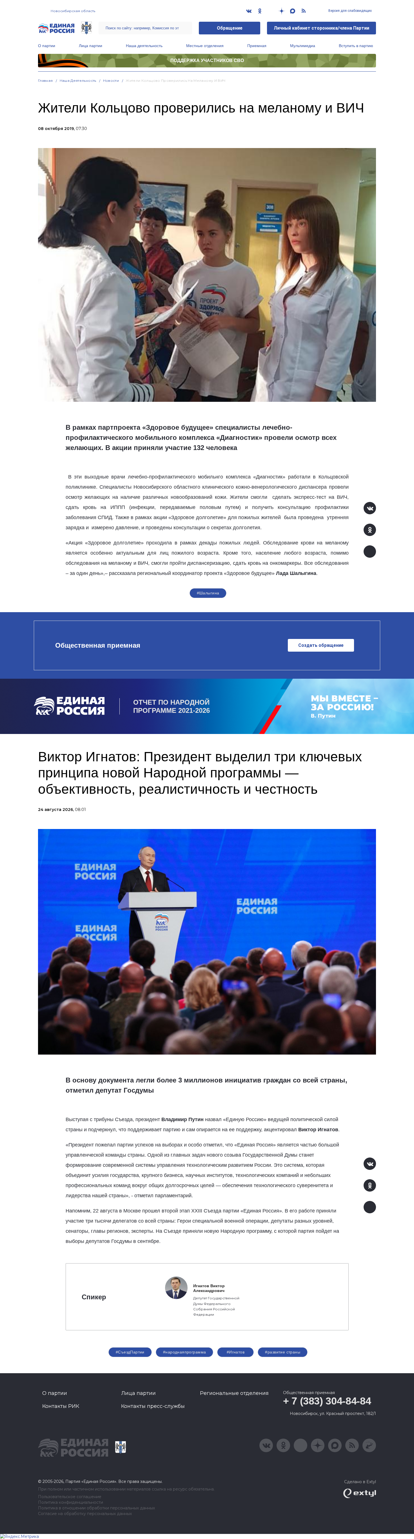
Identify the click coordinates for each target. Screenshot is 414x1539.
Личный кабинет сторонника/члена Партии (321, 28)
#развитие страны (282, 1352)
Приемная (256, 45)
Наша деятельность (144, 45)
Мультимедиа (302, 45)
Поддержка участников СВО (207, 60)
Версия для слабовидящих (350, 11)
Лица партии (90, 45)
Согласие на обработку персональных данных (85, 1513)
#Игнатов (235, 1352)
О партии (46, 45)
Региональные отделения (234, 1393)
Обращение (229, 28)
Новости (111, 80)
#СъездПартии (130, 1352)
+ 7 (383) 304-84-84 (327, 1401)
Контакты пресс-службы (153, 1406)
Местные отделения (205, 45)
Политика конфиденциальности (70, 1502)
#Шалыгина (208, 593)
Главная (45, 80)
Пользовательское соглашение (69, 1496)
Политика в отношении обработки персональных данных (96, 1508)
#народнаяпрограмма (184, 1352)
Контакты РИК (60, 1406)
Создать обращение (321, 645)
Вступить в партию (356, 45)
